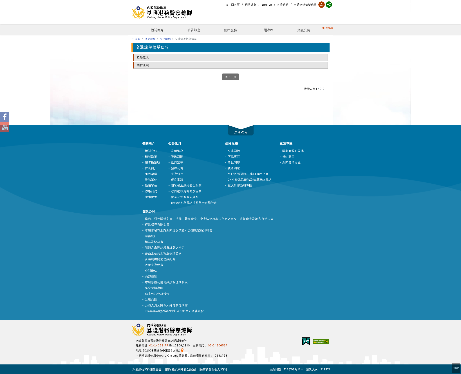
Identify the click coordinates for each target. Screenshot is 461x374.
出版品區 (151, 299)
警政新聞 (177, 156)
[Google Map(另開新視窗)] (182, 350)
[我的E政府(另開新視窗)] (306, 341)
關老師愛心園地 (293, 151)
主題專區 (267, 30)
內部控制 (151, 276)
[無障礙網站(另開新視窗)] (321, 341)
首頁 (137, 39)
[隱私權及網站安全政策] (180, 369)
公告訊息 (193, 30)
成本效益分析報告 (157, 293)
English (266, 4)
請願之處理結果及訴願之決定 (165, 247)
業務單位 (151, 179)
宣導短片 (177, 174)
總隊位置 (151, 197)
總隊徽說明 (152, 162)
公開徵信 (151, 270)
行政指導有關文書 (157, 224)
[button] (241, 130)
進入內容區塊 (8, 2)
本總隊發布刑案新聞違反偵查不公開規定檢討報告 (178, 230)
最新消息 (177, 151)
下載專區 (234, 156)
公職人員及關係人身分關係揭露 (166, 305)
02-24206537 (218, 345)
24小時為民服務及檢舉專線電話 (250, 179)
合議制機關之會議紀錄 (160, 259)
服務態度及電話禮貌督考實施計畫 (194, 202)
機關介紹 (151, 151)
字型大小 (321, 4)
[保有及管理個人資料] (213, 369)
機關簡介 (157, 30)
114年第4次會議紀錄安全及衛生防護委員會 (174, 311)
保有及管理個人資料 (185, 197)
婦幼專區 (288, 156)
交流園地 (165, 39)
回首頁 (235, 4)
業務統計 (151, 236)
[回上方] (456, 368)
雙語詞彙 (234, 168)
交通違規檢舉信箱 (305, 4)
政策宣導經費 (154, 265)
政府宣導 (177, 162)
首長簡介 (151, 168)
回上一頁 (230, 77)
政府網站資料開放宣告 (186, 191)
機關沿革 (151, 156)
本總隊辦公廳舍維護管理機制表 (166, 282)
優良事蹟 (177, 179)
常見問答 (234, 162)
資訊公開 (303, 30)
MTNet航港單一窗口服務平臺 (248, 174)
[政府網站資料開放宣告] (146, 369)
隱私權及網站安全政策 (186, 185)
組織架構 (151, 174)
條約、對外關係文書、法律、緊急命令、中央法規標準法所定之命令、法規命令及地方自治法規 (209, 219)
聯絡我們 (151, 191)
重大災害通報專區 (240, 185)
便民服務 (230, 30)
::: (226, 4)
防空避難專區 (154, 288)
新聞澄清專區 (291, 162)
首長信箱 (283, 4)
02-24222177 (158, 345)
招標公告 (177, 168)
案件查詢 (143, 65)
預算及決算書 (154, 242)
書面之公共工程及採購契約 (163, 253)
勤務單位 (151, 185)
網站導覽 (250, 4)
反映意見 (143, 57)
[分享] (329, 4)
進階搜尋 (327, 28)
